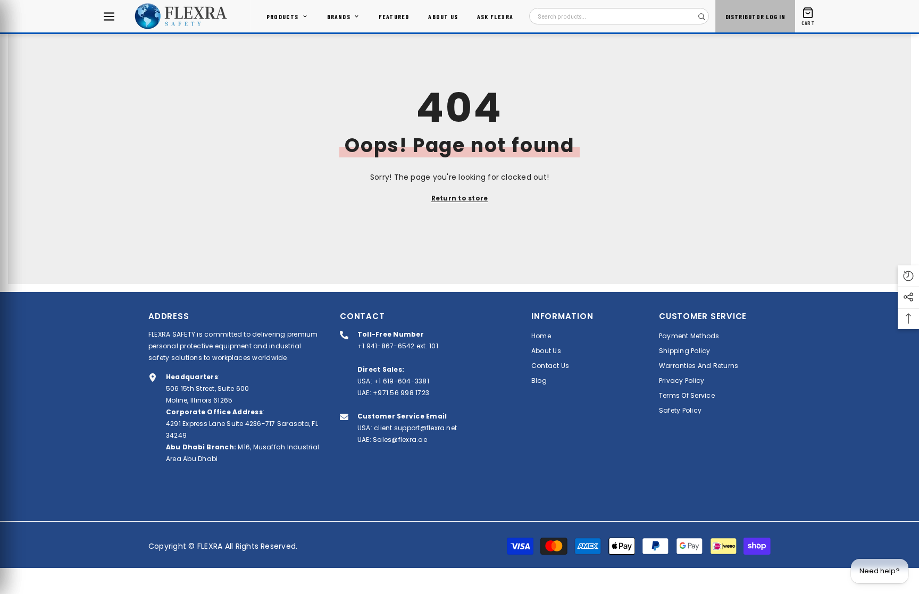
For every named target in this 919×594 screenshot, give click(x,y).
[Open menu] (109, 16)
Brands (338, 16)
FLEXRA (209, 546)
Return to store (459, 198)
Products (282, 16)
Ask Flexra (495, 16)
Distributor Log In (755, 16)
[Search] (701, 16)
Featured (394, 16)
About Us (443, 16)
